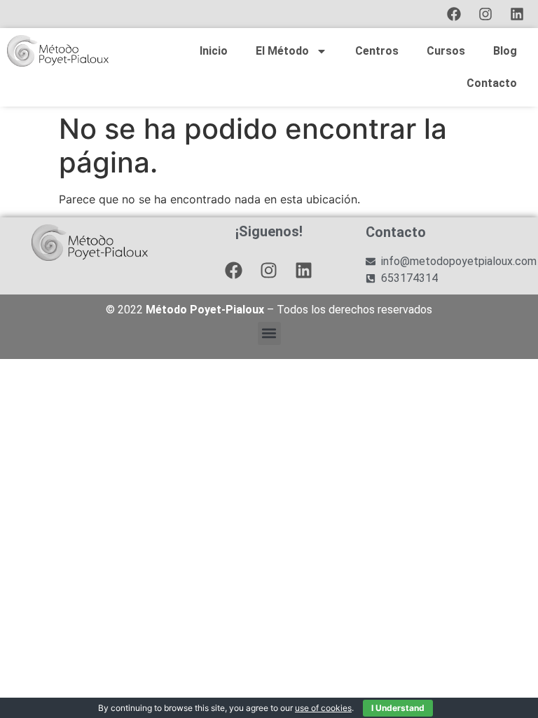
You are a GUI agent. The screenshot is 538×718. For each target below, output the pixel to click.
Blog (505, 50)
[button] (269, 333)
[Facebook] (454, 14)
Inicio (214, 50)
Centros (377, 50)
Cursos (446, 50)
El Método (282, 50)
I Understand (398, 708)
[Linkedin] (517, 14)
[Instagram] (485, 14)
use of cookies (323, 708)
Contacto (492, 83)
